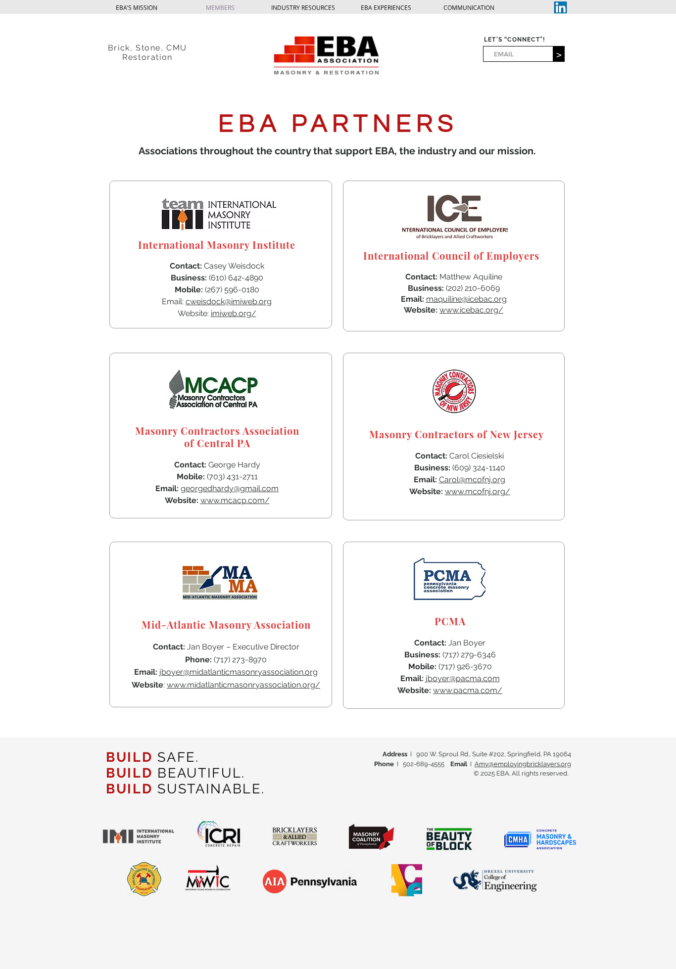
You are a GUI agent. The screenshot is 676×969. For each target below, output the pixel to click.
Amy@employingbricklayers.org (523, 764)
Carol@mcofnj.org (472, 479)
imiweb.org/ (233, 313)
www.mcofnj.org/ (477, 491)
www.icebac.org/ (471, 310)
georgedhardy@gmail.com (230, 488)
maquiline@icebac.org (466, 299)
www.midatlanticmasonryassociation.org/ (243, 685)
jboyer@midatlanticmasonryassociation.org (238, 672)
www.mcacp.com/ (235, 500)
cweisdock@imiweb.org (229, 301)
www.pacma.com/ (467, 690)
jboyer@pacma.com (463, 678)
